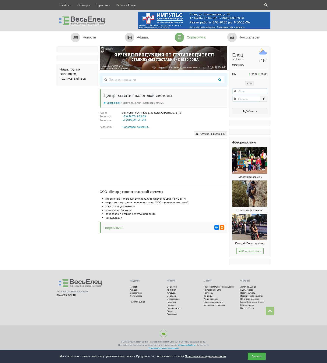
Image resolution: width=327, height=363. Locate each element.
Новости (134, 286)
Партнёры (208, 292)
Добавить (251, 111)
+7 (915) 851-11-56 (134, 120)
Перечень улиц (247, 292)
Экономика (172, 313)
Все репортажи (251, 251)
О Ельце (83, 5)
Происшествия (174, 307)
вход (249, 83)
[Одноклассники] (222, 227)
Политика (171, 301)
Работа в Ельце (126, 5)
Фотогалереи (136, 295)
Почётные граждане (249, 298)
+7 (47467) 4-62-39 (134, 116)
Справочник (113, 102)
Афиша (133, 289)
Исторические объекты (251, 295)
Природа (171, 304)
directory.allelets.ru (186, 344)
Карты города (246, 289)
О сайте (64, 5)
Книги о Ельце (247, 304)
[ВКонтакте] (216, 227)
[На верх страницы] (270, 311)
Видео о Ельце (247, 307)
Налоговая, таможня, (135, 127)
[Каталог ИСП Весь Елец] (81, 19)
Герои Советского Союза (252, 301)
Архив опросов (211, 298)
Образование (173, 298)
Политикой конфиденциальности (205, 356)
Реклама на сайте (212, 289)
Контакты (208, 295)
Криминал (171, 289)
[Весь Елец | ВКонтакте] (163, 333)
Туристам (102, 5)
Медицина (171, 295)
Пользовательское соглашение (219, 286)
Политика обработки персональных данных (214, 303)
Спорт (170, 310)
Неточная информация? (211, 133)
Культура (171, 292)
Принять (256, 356)
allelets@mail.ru (66, 295)
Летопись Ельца (248, 286)
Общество (172, 286)
